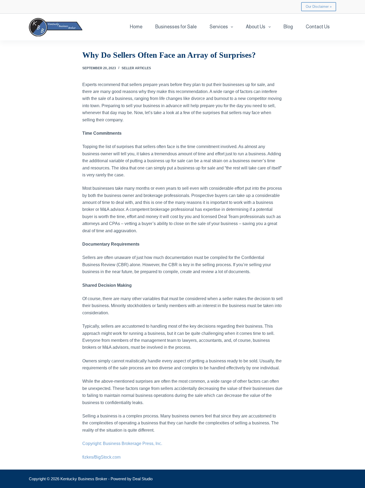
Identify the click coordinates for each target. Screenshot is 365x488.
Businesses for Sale (176, 26)
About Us (255, 26)
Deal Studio (143, 479)
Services (218, 26)
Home (136, 26)
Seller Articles (136, 68)
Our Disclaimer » (319, 7)
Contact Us (318, 26)
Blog (288, 26)
